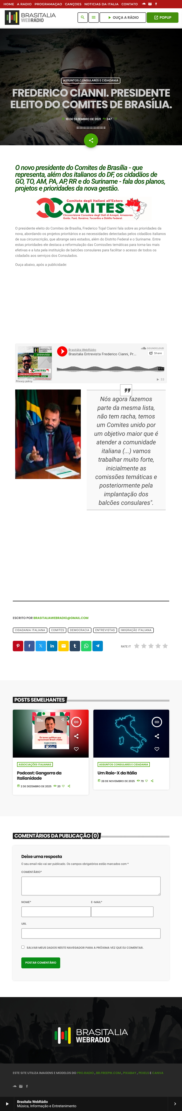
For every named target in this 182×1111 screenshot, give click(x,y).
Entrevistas (105, 630)
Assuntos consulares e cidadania (90, 81)
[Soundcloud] (144, 4)
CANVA (157, 1073)
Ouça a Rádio (123, 17)
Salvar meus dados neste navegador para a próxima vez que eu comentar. (85, 948)
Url (24, 924)
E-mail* (96, 902)
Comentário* (31, 872)
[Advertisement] (91, 305)
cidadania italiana (30, 630)
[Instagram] (150, 4)
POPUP (162, 17)
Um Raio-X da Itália (117, 773)
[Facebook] (156, 4)
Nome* (26, 902)
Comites (57, 630)
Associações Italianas (35, 764)
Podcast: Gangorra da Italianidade (39, 775)
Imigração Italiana (136, 630)
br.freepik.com (108, 1073)
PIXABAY (129, 1073)
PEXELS (143, 1073)
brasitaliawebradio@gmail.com (60, 618)
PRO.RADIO (85, 1073)
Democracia (79, 630)
